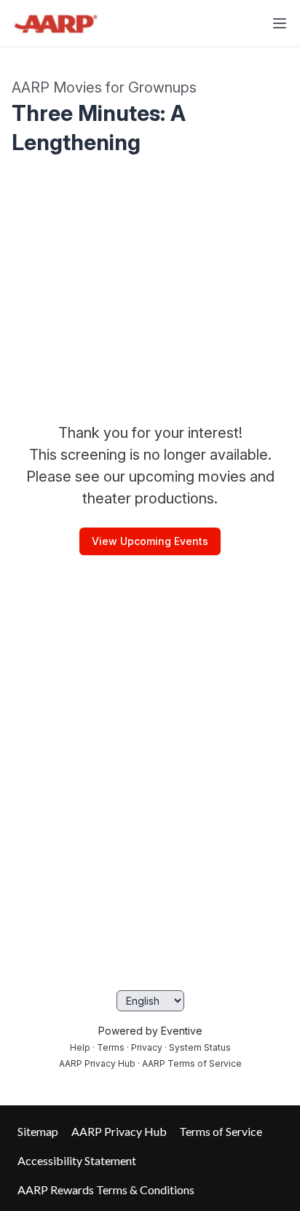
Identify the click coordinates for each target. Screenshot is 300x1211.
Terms (111, 1047)
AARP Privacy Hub (97, 1063)
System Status (200, 1047)
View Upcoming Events (150, 541)
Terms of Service (220, 1131)
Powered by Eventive (150, 1030)
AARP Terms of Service (192, 1063)
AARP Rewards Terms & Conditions (105, 1189)
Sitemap (37, 1131)
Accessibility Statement (76, 1160)
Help (80, 1047)
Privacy (146, 1047)
